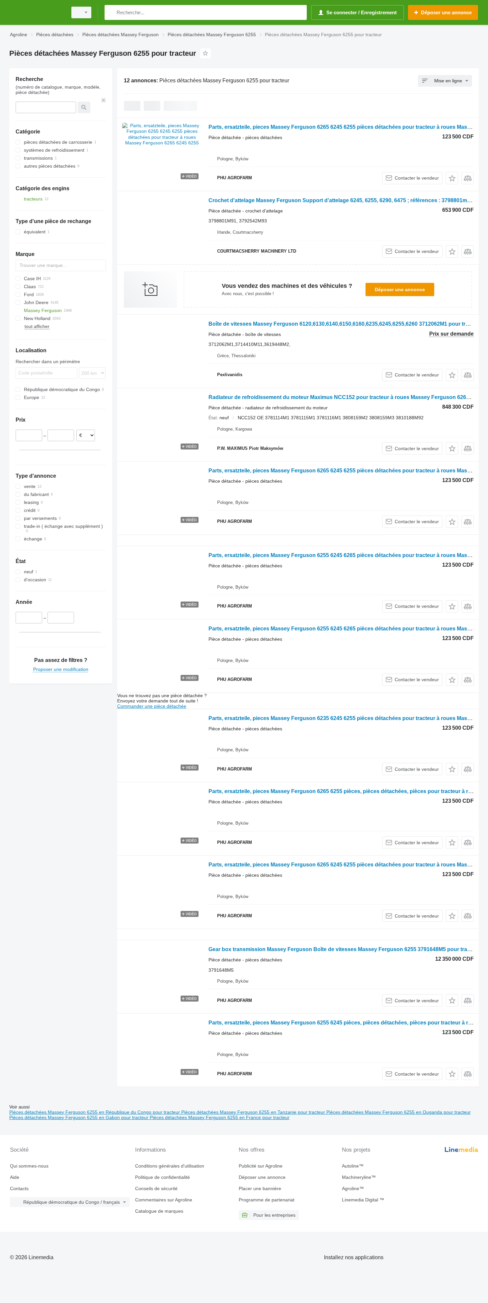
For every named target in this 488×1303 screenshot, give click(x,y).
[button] (452, 178)
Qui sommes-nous (29, 1166)
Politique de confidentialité (162, 1177)
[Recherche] (111, 12)
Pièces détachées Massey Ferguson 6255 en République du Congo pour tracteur (95, 1112)
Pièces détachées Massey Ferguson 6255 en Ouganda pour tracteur (398, 1112)
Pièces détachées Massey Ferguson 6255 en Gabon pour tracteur (79, 1117)
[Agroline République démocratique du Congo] (36, 12)
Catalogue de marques (159, 1211)
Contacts (19, 1188)
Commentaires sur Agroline (163, 1199)
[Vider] (103, 100)
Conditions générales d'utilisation (169, 1166)
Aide (14, 1177)
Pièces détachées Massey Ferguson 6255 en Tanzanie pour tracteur (253, 1112)
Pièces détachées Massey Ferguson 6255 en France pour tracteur (219, 1117)
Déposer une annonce (400, 289)
